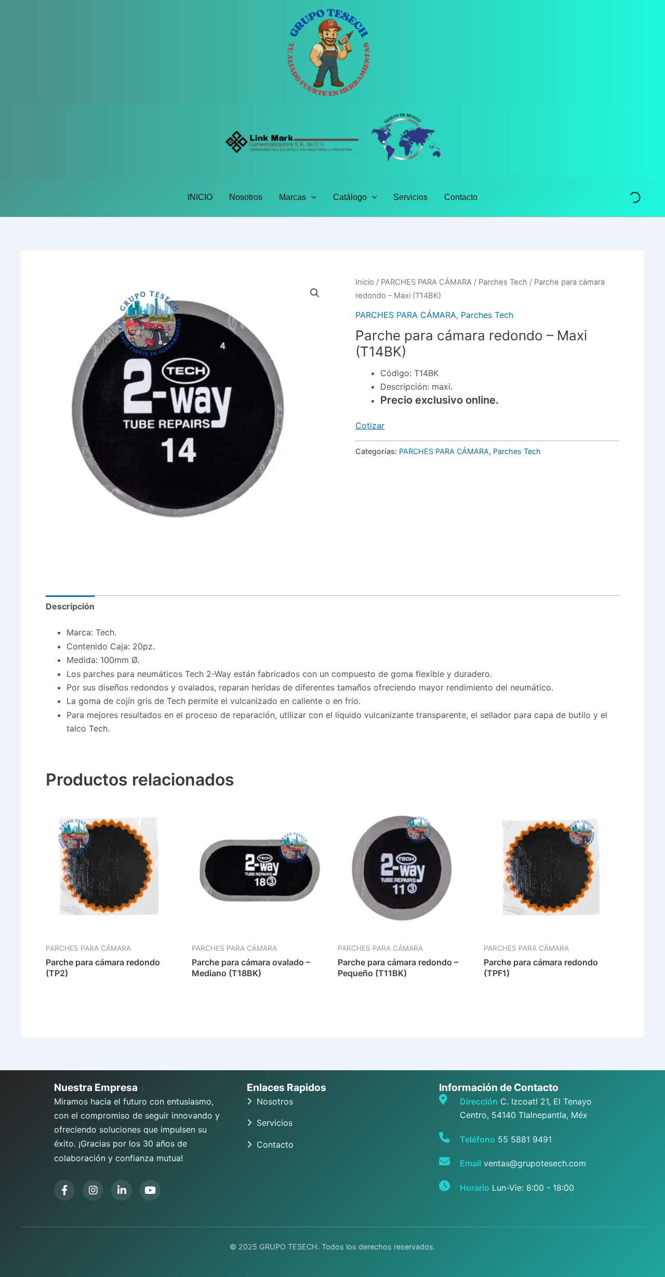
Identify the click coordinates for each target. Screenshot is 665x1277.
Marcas (292, 197)
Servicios (410, 197)
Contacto (460, 197)
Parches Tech (502, 282)
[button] (311, 197)
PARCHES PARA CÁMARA (426, 282)
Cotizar (369, 425)
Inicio (364, 282)
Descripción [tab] (70, 606)
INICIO (200, 197)
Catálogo (350, 197)
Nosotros (245, 197)
